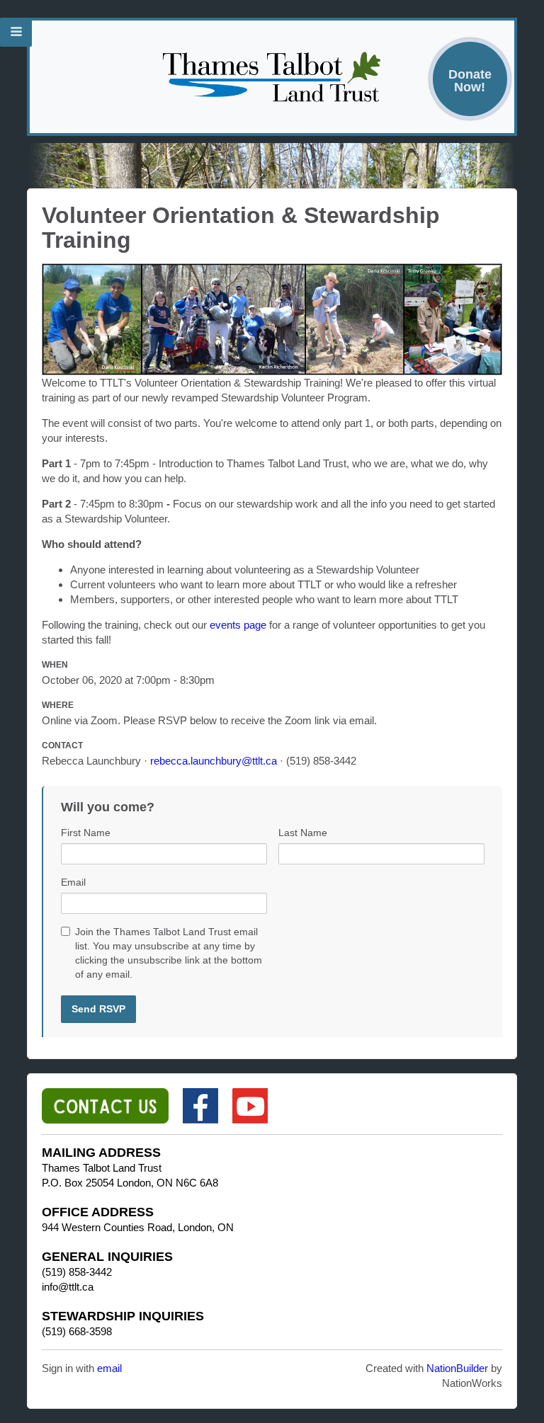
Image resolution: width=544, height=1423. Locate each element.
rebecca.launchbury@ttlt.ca (213, 761)
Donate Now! (470, 80)
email (109, 1368)
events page (238, 625)
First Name (85, 832)
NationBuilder (457, 1368)
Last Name (302, 832)
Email (73, 882)
